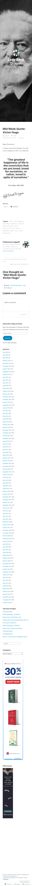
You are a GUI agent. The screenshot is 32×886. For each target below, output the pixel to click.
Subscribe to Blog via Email (12, 324)
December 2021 (7, 497)
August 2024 (6, 408)
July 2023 (5, 444)
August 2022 (6, 474)
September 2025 (7, 371)
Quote (14, 135)
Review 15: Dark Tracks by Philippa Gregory (15, 636)
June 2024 (5, 413)
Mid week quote (8, 226)
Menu (17, 72)
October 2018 (6, 602)
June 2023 (5, 447)
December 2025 (7, 363)
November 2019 (7, 566)
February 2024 (7, 424)
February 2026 (7, 360)
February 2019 (7, 591)
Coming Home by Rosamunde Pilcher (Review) (16, 620)
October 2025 (6, 369)
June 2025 (5, 380)
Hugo (20, 223)
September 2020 (8, 231)
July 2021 (5, 511)
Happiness (13, 223)
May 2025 (5, 383)
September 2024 (7, 405)
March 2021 (6, 522)
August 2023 (6, 441)
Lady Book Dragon (16, 61)
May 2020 (5, 549)
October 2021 (6, 502)
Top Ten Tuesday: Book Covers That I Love (14, 260)
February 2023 (7, 458)
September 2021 (7, 505)
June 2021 (5, 513)
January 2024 (6, 427)
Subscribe (7, 338)
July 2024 (5, 410)
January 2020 (6, 561)
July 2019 (5, 577)
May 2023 (5, 449)
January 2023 (6, 460)
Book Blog (6, 223)
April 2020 (6, 552)
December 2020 (7, 530)
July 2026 (5, 352)
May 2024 (5, 416)
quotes (18, 228)
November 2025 (7, 366)
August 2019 (6, 575)
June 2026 (5, 355)
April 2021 (6, 519)
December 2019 (7, 563)
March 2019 (6, 588)
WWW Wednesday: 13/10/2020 (11, 614)
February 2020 (7, 558)
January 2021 (6, 527)
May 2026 (5, 358)
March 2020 (6, 555)
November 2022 (7, 466)
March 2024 (6, 422)
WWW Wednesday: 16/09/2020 (19, 264)
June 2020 (5, 547)
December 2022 (7, 463)
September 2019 (7, 572)
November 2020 (7, 533)
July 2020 (5, 544)
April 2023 (6, 452)
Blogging (20, 221)
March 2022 (6, 488)
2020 (11, 221)
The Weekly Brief (7, 611)
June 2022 (5, 480)
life (23, 223)
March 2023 (6, 455)
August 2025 (6, 374)
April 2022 (6, 486)
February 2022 (7, 491)
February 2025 (7, 391)
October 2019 (6, 569)
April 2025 (6, 385)
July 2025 (5, 377)
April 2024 (6, 419)
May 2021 (5, 516)
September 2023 (7, 438)
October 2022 (6, 469)
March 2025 (6, 388)
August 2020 (6, 541)
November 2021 (7, 499)
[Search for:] (12, 643)
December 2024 (7, 397)
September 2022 (7, 472)
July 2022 (5, 477)
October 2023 (6, 436)
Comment (23, 314)
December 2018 (7, 597)
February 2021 (7, 524)
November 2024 (7, 399)
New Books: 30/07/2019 (9, 623)
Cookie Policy (6, 879)
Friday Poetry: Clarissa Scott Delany (12, 628)
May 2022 (5, 483)
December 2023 (7, 430)
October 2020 (6, 536)
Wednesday (6, 233)
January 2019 (6, 594)
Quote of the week (9, 228)
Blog (15, 221)
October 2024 (6, 402)
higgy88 (6, 135)
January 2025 (6, 394)
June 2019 (5, 580)
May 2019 (5, 583)
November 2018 (7, 600)
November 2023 (7, 433)
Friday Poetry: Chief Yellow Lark (12, 617)
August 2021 (6, 508)
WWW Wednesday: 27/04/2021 (11, 625)
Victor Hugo (18, 231)
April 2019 (6, 586)
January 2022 (6, 494)
